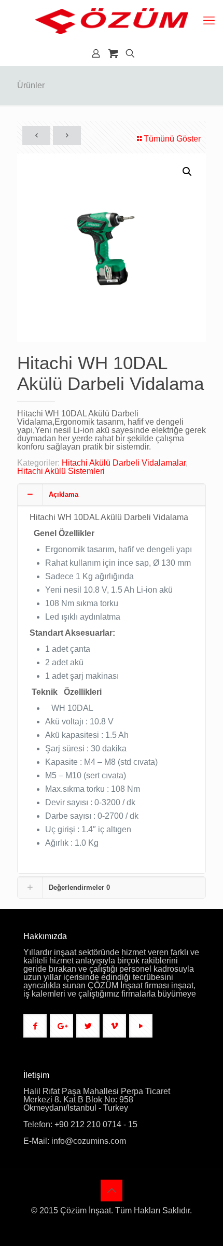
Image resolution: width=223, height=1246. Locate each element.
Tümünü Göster (172, 138)
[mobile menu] (209, 21)
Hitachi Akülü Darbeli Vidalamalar (124, 462)
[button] (187, 171)
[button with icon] (35, 1026)
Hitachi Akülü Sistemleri (61, 471)
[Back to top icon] (111, 1190)
